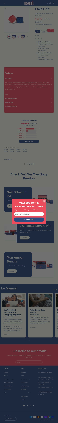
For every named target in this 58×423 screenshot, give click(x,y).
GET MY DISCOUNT (29, 219)
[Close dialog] (44, 201)
